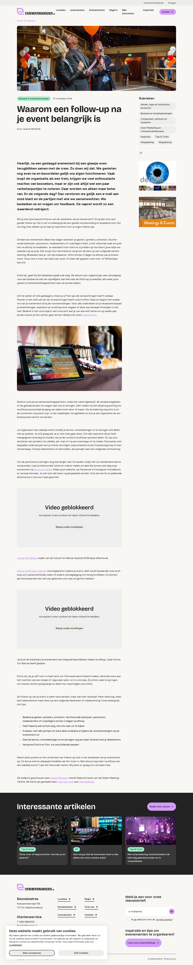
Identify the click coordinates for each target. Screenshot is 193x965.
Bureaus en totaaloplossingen (156, 113)
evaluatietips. (89, 314)
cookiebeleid (15, 945)
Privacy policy (170, 959)
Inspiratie (148, 10)
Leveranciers (77, 10)
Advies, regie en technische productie (155, 106)
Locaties (61, 10)
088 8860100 (27, 921)
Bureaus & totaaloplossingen (34, 98)
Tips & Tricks (162, 136)
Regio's (113, 10)
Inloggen (172, 3)
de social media (43, 469)
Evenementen (97, 10)
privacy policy (164, 919)
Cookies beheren (155, 959)
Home (20, 20)
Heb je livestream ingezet (31, 571)
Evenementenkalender (154, 3)
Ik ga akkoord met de (151, 919)
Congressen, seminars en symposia (154, 121)
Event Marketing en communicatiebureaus (152, 129)
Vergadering (147, 142)
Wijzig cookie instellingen (69, 527)
